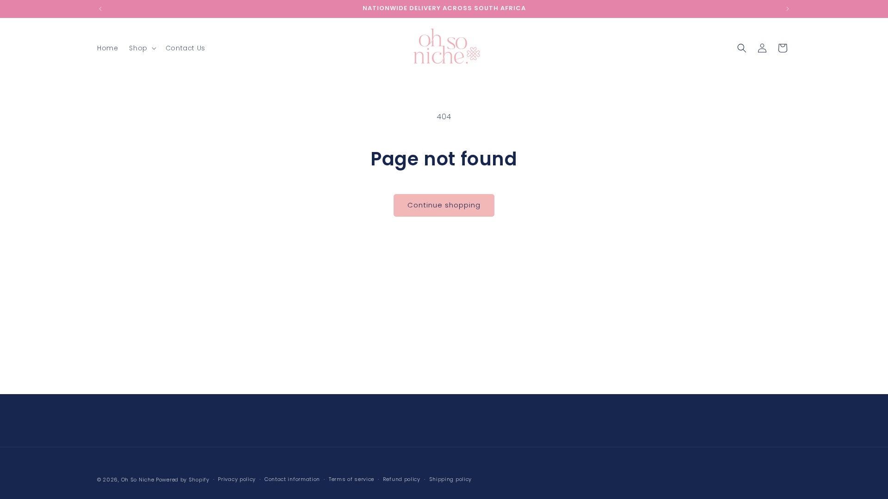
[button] (141, 48)
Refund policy (401, 479)
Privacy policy (237, 479)
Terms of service (351, 479)
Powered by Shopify (183, 479)
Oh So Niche (137, 479)
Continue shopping (444, 205)
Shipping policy (450, 479)
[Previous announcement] (100, 9)
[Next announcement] (787, 9)
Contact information (292, 479)
